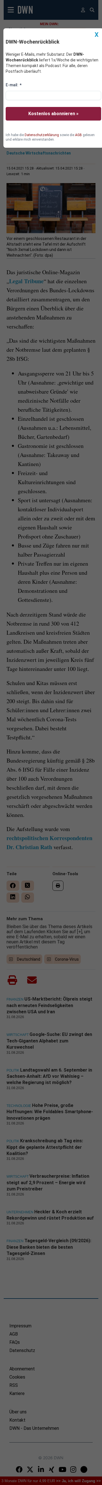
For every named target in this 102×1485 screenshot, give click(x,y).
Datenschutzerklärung (42, 135)
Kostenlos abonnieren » (53, 113)
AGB (78, 135)
